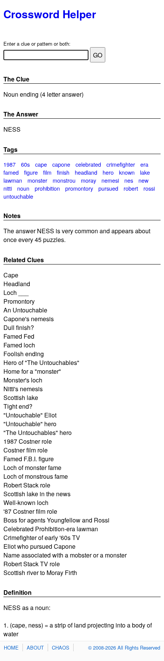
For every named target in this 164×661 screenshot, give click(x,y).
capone (61, 164)
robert (131, 188)
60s (25, 164)
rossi (149, 188)
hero (108, 172)
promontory (79, 188)
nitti (7, 188)
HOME (11, 647)
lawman (12, 180)
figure (31, 172)
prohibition (47, 188)
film (47, 172)
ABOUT (35, 647)
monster (37, 180)
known (127, 172)
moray (88, 180)
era (144, 164)
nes (128, 180)
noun (23, 188)
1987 (9, 164)
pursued (108, 188)
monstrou (64, 180)
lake (145, 172)
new (143, 180)
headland (86, 172)
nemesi (110, 180)
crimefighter (120, 164)
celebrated (88, 164)
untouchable (18, 196)
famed (11, 172)
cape (41, 164)
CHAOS (60, 647)
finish (63, 172)
